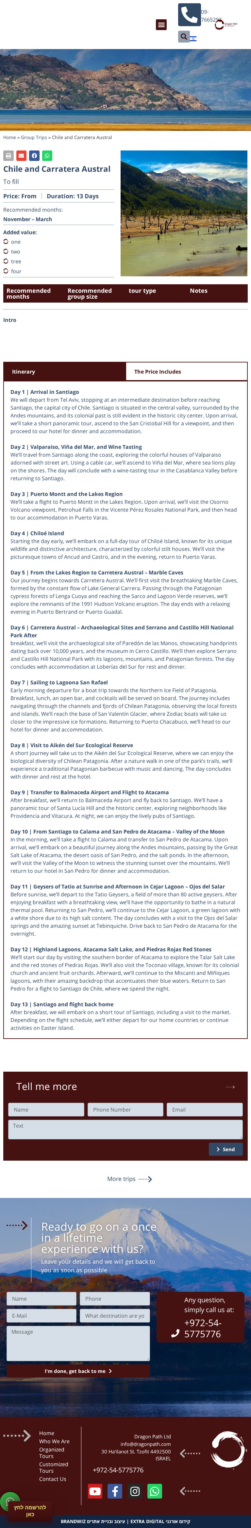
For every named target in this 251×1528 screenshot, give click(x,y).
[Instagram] (134, 1491)
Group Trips (34, 137)
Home (9, 137)
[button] (161, 24)
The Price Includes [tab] (157, 371)
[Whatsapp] (154, 1491)
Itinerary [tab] (23, 371)
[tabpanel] (125, 710)
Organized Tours (51, 1452)
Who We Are (54, 1441)
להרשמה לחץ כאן (30, 1511)
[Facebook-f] (115, 1491)
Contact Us (52, 1479)
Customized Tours (53, 1467)
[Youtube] (95, 1491)
